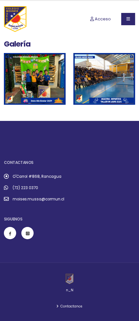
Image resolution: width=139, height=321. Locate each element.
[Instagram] (27, 233)
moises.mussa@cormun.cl (38, 199)
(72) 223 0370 (25, 187)
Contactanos (70, 306)
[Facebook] (10, 233)
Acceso (102, 19)
